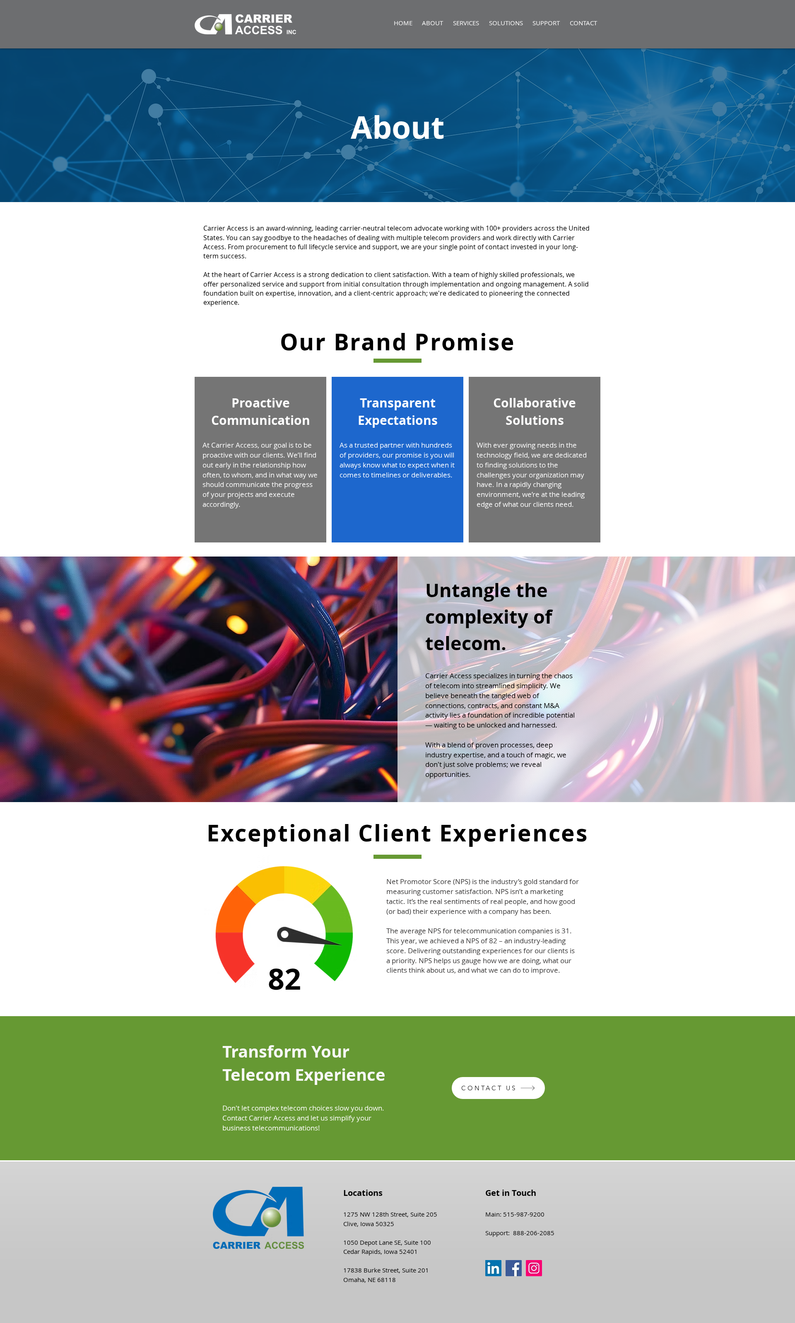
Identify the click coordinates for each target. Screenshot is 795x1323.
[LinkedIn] (493, 1268)
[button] (466, 23)
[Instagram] (534, 1268)
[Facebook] (514, 1268)
